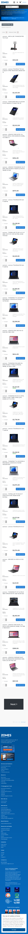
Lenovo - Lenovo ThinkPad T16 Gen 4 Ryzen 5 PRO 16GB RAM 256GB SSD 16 (13, 70)
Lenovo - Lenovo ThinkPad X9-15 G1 (13, 526)
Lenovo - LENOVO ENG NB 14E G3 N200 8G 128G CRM (12, 331)
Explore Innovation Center (6, 837)
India (2, 855)
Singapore (3, 857)
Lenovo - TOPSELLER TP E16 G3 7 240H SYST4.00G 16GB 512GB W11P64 (12, 495)
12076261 (4, 122)
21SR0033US (5, 282)
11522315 (4, 155)
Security (2, 770)
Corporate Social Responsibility (7, 780)
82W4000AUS (5, 576)
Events (2, 836)
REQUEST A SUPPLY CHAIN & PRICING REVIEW (14, 18)
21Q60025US (5, 413)
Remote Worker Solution (6, 810)
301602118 (4, 416)
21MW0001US (5, 184)
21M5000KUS (5, 380)
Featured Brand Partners (6, 823)
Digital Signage (4, 816)
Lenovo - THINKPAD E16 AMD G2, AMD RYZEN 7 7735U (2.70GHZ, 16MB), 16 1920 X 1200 (12, 365)
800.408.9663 (4, 862)
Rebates (14, 224)
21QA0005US (5, 249)
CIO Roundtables (4, 834)
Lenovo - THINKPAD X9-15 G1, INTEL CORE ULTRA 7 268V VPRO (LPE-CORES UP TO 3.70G (13, 397)
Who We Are (4, 798)
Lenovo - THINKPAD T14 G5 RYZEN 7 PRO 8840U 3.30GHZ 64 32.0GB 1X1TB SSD (13, 299)
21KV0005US (5, 609)
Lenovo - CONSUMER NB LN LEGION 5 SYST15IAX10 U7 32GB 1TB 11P (13, 102)
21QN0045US (5, 86)
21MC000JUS (5, 478)
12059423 (4, 253)
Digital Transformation (5, 812)
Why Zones (3, 777)
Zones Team (3, 802)
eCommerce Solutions (5, 788)
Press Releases (4, 839)
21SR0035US (4, 217)
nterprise (3, 794)
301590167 (4, 547)
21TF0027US (5, 511)
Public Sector (4, 844)
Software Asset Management (7, 818)
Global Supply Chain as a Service (8, 813)
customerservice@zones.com (7, 863)
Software (3, 815)
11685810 (4, 612)
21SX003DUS (5, 445)
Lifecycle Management (6, 809)
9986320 (4, 57)
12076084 (4, 286)
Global (2, 850)
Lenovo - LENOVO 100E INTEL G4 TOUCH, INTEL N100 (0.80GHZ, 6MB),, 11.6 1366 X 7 (13, 136)
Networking (3, 767)
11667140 (4, 482)
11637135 (4, 187)
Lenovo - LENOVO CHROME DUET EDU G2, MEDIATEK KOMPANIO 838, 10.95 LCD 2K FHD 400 (13, 659)
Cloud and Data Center (6, 766)
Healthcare (3, 845)
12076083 (4, 220)
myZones (3, 789)
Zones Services (4, 807)
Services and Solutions (6, 763)
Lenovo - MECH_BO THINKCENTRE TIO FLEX (13, 37)
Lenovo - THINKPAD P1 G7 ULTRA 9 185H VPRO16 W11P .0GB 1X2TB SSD (13, 592)
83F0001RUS (5, 119)
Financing (3, 781)
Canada (2, 852)
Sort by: (6, 6)
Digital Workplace (4, 769)
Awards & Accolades (5, 830)
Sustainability (3, 783)
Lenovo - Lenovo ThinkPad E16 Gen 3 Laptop (13, 200)
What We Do (4, 805)
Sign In (24, 2)
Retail (2, 847)
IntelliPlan (3, 792)
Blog (2, 831)
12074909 (4, 89)
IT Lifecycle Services (5, 772)
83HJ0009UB (5, 674)
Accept (14, 929)
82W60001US (5, 347)
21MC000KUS (5, 315)
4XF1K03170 (4, 53)
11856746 (4, 678)
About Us (3, 775)
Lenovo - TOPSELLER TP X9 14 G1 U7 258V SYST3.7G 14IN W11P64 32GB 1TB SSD (13, 234)
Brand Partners (4, 821)
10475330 (4, 580)
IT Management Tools (6, 786)
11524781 (4, 645)
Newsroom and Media (6, 826)
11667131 (3, 318)
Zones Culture (4, 801)
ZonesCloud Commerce (6, 791)
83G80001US (5, 151)
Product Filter (6, 24)
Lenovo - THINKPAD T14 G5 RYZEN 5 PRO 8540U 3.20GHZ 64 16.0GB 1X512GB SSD (13, 463)
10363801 (4, 351)
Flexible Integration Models (6, 795)
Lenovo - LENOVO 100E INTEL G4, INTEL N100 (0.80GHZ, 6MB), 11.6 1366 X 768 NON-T (13, 626)
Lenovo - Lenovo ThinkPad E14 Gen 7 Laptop (13, 429)
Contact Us (3, 860)
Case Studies (3, 833)
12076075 (4, 449)
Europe (2, 854)
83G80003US (5, 642)
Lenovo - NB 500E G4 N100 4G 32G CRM (13, 560)
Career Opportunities (5, 778)
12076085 (4, 514)
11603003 (4, 384)
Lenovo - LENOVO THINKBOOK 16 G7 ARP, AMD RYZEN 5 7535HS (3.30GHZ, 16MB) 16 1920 (13, 168)
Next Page (23, 722)
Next (13, 704)
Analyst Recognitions (5, 828)
